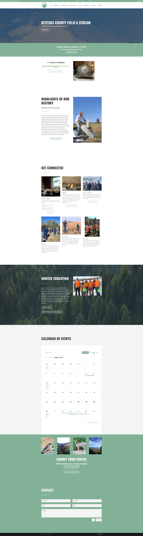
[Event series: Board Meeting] (48, 367)
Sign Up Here (46, 307)
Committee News (72, 5)
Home (50, 5)
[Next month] (46, 357)
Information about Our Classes (52, 312)
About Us (93, 5)
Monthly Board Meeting (47, 369)
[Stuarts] (95, 454)
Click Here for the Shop (55, 71)
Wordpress (48, 534)
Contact (100, 5)
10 (46, 383)
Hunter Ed (64, 5)
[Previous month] (44, 357)
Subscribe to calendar (93, 422)
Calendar (80, 5)
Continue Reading (55, 138)
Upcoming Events (71, 205)
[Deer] (79, 454)
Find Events (85, 352)
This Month (50, 357)
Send (98, 520)
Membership (56, 5)
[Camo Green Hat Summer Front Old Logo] (84, 80)
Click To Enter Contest (71, 472)
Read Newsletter (71, 52)
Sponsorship (92, 201)
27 (46, 364)
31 (46, 411)
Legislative (86, 5)
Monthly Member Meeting (47, 387)
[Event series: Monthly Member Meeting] (48, 385)
